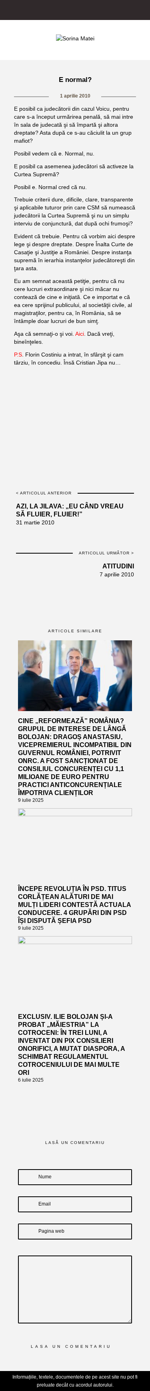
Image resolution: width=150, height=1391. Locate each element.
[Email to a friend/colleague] (121, 381)
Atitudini (118, 566)
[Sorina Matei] (75, 38)
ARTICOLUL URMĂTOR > (106, 553)
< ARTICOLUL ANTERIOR (44, 493)
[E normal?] (52, 381)
